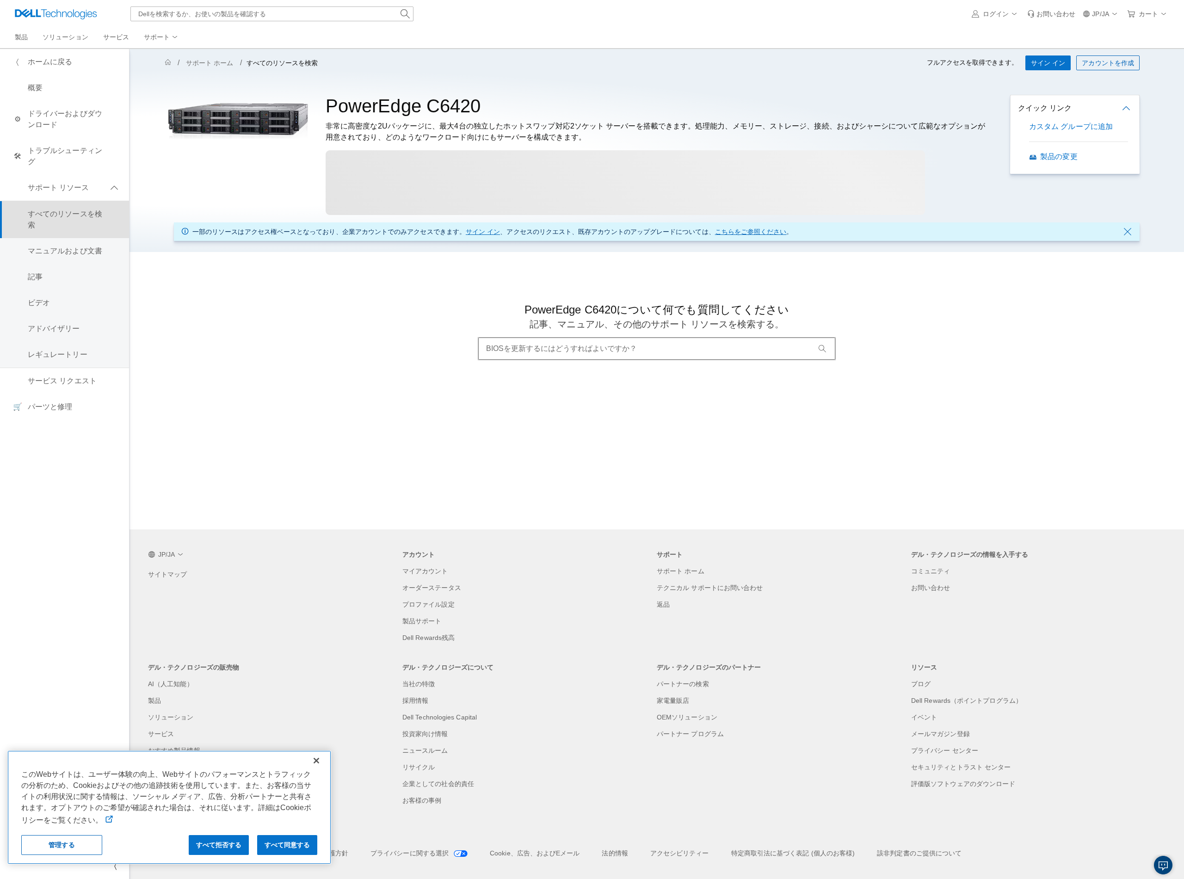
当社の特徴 (418, 684)
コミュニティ (930, 571)
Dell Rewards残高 (428, 637)
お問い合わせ (930, 587)
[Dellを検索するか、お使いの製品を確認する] (405, 14)
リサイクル (418, 767)
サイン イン (483, 231)
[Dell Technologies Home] (56, 14)
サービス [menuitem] (116, 37)
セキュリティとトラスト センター (961, 767)
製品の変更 (1058, 156)
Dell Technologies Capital (439, 717)
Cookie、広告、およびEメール (535, 853)
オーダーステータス (431, 587)
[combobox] (271, 13)
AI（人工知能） (170, 684)
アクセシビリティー (679, 853)
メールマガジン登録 (940, 734)
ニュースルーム (425, 750)
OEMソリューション (687, 717)
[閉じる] (316, 760)
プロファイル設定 (428, 604)
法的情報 (615, 853)
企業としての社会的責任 (438, 783)
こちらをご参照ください (751, 231)
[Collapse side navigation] (115, 866)
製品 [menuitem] (21, 37)
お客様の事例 (421, 800)
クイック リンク (1045, 108)
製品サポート (421, 621)
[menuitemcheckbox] (64, 188)
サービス (161, 734)
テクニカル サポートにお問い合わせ (710, 587)
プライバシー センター (944, 750)
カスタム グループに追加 (1071, 126)
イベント (924, 717)
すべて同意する (287, 844)
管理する (62, 844)
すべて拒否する (219, 844)
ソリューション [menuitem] (65, 37)
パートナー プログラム (690, 734)
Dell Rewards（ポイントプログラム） (966, 700)
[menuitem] (161, 37)
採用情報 (415, 700)
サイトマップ (167, 574)
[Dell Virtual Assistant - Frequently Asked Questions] (1163, 865)
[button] (996, 14)
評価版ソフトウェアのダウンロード (963, 783)
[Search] (822, 348)
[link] (1051, 14)
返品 (663, 604)
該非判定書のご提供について (919, 853)
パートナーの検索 (683, 684)
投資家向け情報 (425, 734)
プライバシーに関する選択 (410, 853)
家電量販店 (673, 700)
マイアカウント (425, 571)
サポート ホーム (210, 63)
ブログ (921, 684)
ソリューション (171, 717)
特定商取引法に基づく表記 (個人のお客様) (793, 853)
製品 (154, 700)
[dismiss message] (1127, 231)
